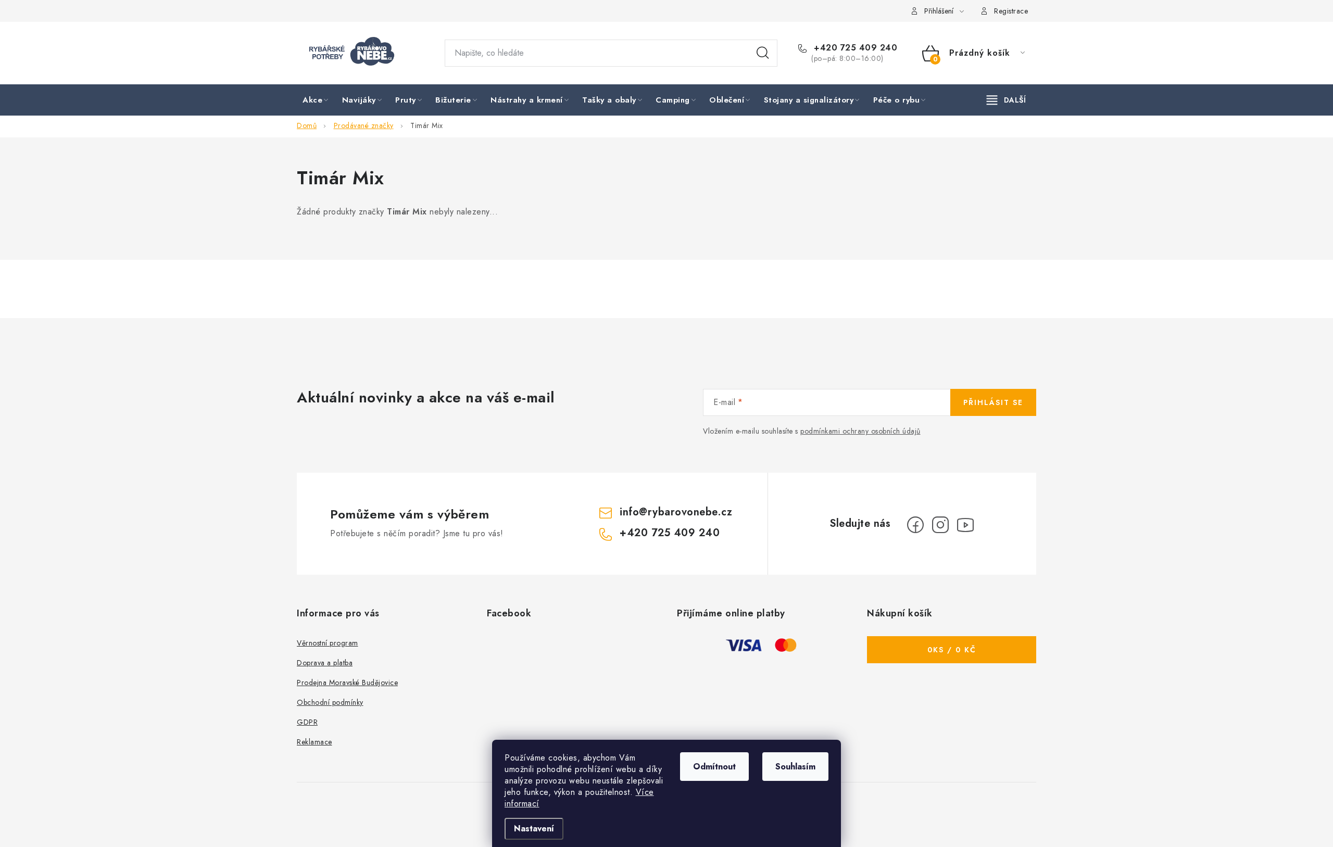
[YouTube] (965, 524)
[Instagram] (940, 524)
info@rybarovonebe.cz (676, 512)
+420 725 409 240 (854, 48)
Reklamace (314, 742)
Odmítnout (714, 767)
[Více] (1006, 100)
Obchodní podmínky (330, 702)
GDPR (307, 722)
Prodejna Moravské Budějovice (347, 682)
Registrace (1011, 11)
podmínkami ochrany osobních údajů (860, 431)
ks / (951, 649)
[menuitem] (316, 100)
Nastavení (534, 829)
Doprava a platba (325, 663)
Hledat (762, 53)
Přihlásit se (993, 402)
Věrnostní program (327, 643)
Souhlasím (795, 767)
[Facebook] (915, 524)
